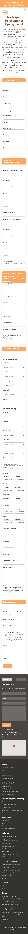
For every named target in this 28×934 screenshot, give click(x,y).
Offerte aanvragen (8, 802)
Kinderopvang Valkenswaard (11, 864)
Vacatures (5, 919)
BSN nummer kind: (9, 115)
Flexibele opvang (7, 778)
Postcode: (6, 135)
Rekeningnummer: (9, 619)
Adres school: (8, 541)
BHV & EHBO (6, 851)
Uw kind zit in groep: (10, 560)
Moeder (15, 263)
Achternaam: (7, 97)
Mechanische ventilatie (9, 836)
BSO (3, 770)
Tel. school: (7, 554)
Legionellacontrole (8, 846)
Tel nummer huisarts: (9, 329)
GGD (3, 857)
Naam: (5, 290)
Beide (23, 263)
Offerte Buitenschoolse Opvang (12, 810)
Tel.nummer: (7, 148)
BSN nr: (6, 206)
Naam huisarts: (8, 316)
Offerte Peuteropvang (9, 807)
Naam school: (8, 535)
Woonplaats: (7, 141)
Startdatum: (7, 458)
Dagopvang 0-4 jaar (8, 767)
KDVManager (14, 929)
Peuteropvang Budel (8, 873)
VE (3, 773)
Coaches (4, 826)
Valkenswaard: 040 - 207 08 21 (11, 899)
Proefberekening (7, 813)
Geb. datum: (7, 103)
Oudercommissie (7, 786)
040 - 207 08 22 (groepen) (11, 732)
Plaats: (5, 652)
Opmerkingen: (7, 567)
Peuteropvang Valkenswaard (11, 870)
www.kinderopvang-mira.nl (10, 901)
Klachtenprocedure (8, 794)
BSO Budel (5, 878)
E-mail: (5, 200)
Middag (17, 476)
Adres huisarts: (7, 322)
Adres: (5, 122)
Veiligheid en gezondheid (10, 854)
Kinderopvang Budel (8, 867)
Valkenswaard (7, 679)
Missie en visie (6, 820)
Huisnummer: (8, 128)
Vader (7, 263)
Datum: (6, 658)
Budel (21, 679)
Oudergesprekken (7, 789)
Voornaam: (7, 90)
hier (5, 688)
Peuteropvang (6, 775)
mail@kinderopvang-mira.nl (10, 904)
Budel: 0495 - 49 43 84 (9, 896)
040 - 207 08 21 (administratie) (12, 729)
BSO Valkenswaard (8, 875)
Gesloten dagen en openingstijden (13, 912)
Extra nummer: (8, 283)
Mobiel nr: (7, 193)
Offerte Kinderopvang (9, 804)
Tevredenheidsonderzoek (10, 791)
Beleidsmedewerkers (8, 828)
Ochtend (6, 476)
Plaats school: (8, 547)
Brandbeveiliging (7, 849)
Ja (6, 338)
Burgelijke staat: (8, 212)
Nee (11, 338)
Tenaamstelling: (8, 626)
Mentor (4, 823)
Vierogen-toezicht (7, 843)
